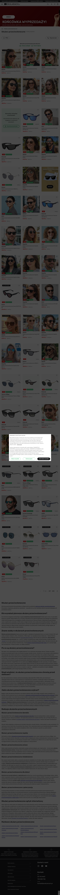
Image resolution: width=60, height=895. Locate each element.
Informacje (19, 444)
